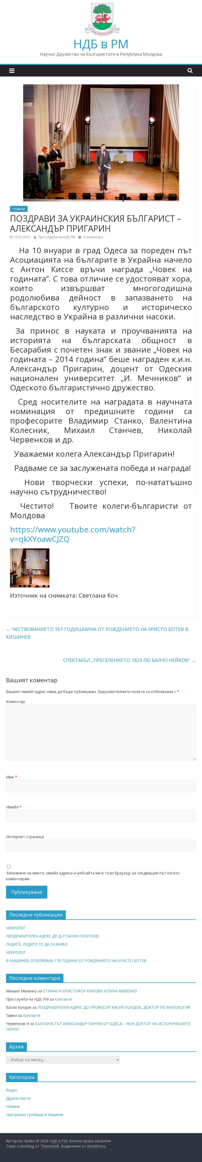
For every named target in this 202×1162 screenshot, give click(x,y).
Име (11, 776)
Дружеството (18, 1098)
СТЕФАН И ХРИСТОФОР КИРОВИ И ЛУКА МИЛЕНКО (90, 990)
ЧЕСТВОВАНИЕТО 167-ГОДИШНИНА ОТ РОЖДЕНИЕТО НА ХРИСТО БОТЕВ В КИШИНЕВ (97, 633)
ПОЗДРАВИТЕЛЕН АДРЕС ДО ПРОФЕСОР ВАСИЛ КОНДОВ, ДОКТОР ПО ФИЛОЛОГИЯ (113, 1007)
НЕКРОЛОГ (16, 927)
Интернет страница (25, 836)
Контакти (63, 999)
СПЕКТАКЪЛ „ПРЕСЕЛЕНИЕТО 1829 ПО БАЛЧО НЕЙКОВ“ (129, 660)
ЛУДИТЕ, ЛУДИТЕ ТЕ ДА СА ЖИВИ (36, 944)
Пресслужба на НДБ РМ (57, 237)
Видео (11, 1090)
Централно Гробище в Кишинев (34, 1114)
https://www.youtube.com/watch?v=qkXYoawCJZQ (72, 534)
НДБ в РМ (101, 43)
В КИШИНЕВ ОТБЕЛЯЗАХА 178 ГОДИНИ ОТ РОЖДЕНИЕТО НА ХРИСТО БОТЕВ (76, 960)
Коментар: (16, 701)
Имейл (14, 806)
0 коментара (93, 237)
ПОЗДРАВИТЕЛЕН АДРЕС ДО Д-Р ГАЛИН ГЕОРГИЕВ (52, 936)
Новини (19, 209)
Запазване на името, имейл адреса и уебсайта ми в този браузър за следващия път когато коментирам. (93, 875)
